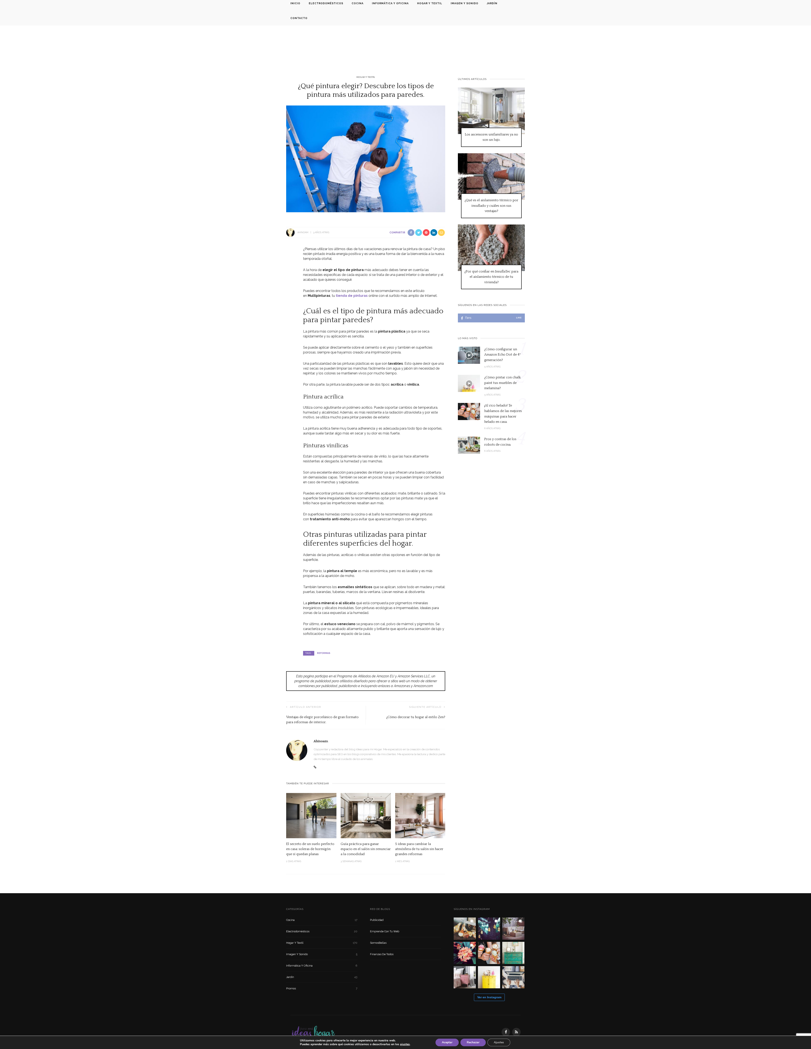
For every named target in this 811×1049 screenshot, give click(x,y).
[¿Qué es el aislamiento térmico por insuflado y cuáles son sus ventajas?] (491, 176)
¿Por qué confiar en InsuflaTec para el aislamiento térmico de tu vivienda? (491, 277)
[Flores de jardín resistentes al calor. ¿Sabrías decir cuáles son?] (465, 953)
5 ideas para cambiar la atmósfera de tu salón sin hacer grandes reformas (419, 849)
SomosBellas (378, 942)
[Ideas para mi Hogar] (313, 1032)
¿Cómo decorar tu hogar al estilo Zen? (415, 717)
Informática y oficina (321, 965)
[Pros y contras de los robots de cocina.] (469, 445)
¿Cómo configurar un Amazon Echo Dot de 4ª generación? (502, 354)
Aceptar (447, 1042)
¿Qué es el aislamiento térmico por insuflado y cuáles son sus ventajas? (491, 205)
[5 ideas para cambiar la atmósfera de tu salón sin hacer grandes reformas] (420, 815)
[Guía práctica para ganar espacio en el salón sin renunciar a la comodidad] (366, 815)
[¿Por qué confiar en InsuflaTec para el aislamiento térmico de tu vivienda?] (491, 247)
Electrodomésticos (321, 931)
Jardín (321, 977)
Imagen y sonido (321, 954)
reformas (323, 653)
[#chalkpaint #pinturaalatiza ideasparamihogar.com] (513, 953)
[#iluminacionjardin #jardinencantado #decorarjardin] (489, 929)
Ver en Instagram (489, 997)
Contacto (299, 18)
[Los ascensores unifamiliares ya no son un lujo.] (491, 110)
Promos (321, 988)
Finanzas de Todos (381, 954)
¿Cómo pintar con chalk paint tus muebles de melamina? (502, 382)
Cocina (321, 920)
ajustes (405, 1044)
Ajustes (499, 1042)
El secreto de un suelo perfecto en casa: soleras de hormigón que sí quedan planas (310, 849)
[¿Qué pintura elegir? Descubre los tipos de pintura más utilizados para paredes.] (365, 159)
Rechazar (473, 1042)
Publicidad (377, 920)
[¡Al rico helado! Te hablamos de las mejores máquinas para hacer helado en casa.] (469, 411)
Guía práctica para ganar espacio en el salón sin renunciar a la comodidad (366, 849)
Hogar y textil (366, 77)
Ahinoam (302, 232)
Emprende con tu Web (384, 931)
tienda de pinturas (352, 296)
